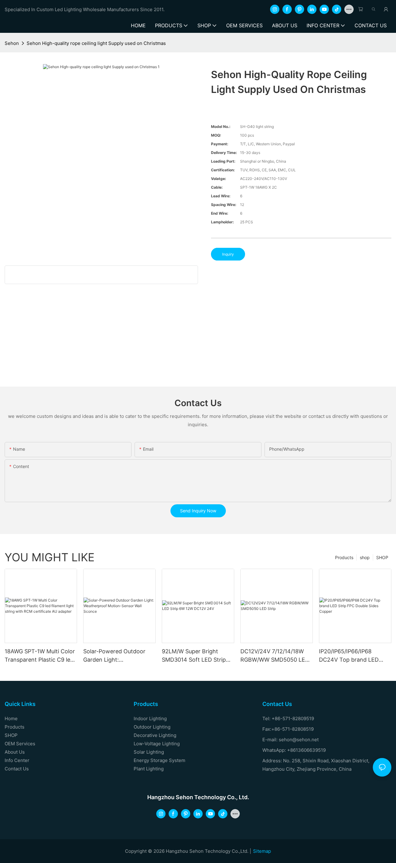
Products (344, 557)
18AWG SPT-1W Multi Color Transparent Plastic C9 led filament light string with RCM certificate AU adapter (40, 656)
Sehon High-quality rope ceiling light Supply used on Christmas (96, 43)
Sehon (12, 43)
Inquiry (228, 254)
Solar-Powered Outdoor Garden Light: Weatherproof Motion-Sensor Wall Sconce (114, 656)
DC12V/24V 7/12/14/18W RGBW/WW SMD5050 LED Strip (274, 656)
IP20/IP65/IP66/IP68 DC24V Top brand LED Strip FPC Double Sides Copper (349, 656)
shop (365, 557)
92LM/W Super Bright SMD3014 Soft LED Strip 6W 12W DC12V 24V (194, 656)
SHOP (382, 557)
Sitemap (262, 851)
